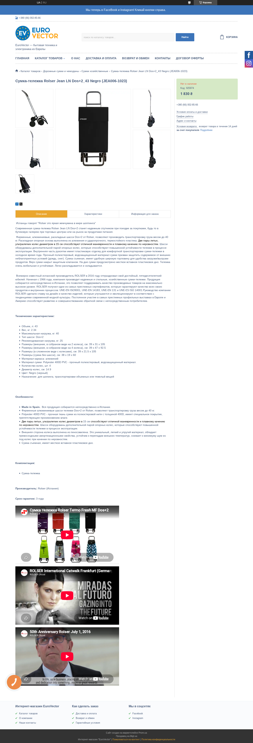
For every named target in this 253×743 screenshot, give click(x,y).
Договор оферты (190, 58)
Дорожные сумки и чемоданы (61, 71)
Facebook (137, 713)
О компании (25, 718)
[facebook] (17, 204)
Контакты (162, 58)
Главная (22, 58)
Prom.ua (143, 733)
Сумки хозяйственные (94, 71)
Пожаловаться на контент (126, 739)
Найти (185, 37)
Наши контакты (27, 722)
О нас (75, 58)
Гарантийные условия (88, 722)
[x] (20, 204)
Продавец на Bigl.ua (126, 736)
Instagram (137, 718)
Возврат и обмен (135, 58)
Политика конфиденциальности (158, 739)
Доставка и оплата (101, 58)
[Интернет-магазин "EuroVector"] (47, 33)
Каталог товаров (48, 58)
